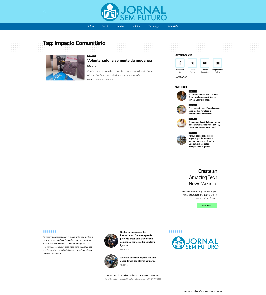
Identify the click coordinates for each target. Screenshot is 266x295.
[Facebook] (180, 65)
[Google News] (217, 65)
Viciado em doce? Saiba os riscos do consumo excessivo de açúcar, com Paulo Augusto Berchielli (204, 125)
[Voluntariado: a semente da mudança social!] (65, 67)
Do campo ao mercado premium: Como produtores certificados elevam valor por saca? (204, 97)
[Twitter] (192, 65)
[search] (45, 12)
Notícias (91, 56)
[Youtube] (205, 65)
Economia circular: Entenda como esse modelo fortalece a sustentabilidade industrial (204, 111)
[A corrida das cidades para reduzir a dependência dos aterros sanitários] (111, 261)
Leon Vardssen (95, 79)
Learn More (207, 205)
